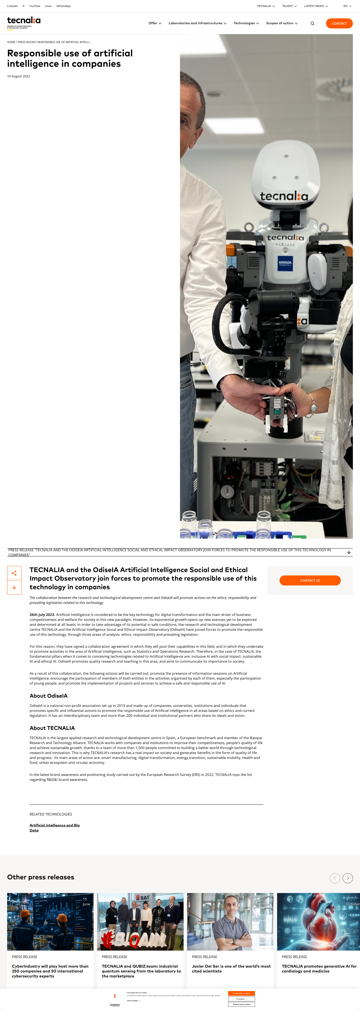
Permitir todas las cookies (241, 993)
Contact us (310, 580)
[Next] (348, 878)
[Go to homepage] (23, 23)
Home (11, 42)
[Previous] (335, 878)
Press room (26, 42)
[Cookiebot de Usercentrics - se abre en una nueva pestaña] (115, 1005)
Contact (339, 23)
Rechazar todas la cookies (241, 1004)
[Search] (312, 23)
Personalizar (240, 999)
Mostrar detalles (132, 1001)
